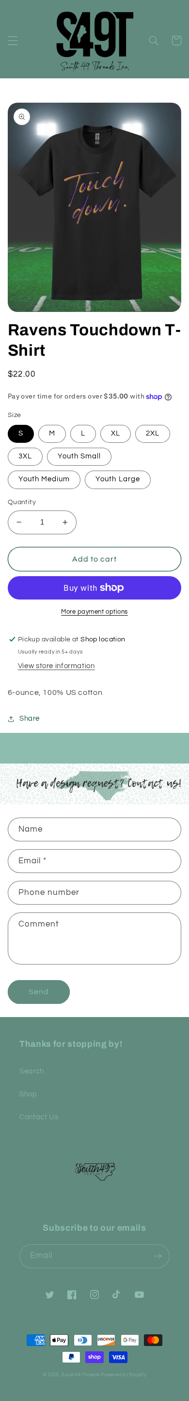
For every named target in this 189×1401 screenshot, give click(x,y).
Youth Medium (44, 479)
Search (31, 1071)
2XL (152, 433)
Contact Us (38, 1117)
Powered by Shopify (123, 1375)
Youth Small (79, 456)
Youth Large (117, 479)
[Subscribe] (158, 1256)
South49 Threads (81, 1375)
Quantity (22, 502)
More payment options (94, 612)
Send (39, 992)
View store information (56, 666)
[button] (12, 40)
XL (115, 433)
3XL (25, 456)
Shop (28, 1094)
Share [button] (29, 718)
